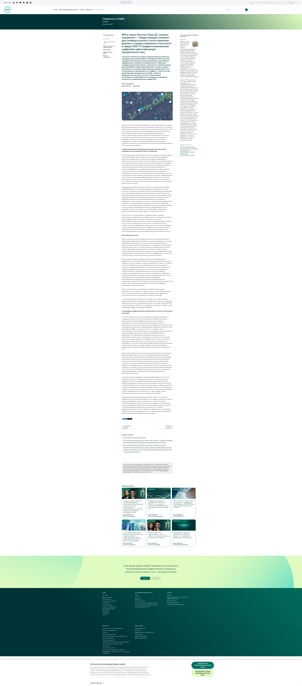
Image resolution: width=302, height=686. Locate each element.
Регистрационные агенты (142, 607)
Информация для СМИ (107, 52)
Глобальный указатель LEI (110, 630)
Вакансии (252, 2)
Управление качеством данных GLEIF (113, 644)
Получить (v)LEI (126, 2)
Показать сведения (96, 683)
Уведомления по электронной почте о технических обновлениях (116, 652)
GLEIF (55, 9)
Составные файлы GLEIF (109, 634)
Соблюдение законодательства (189, 149)
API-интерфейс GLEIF (108, 638)
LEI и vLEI (137, 597)
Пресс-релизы (107, 49)
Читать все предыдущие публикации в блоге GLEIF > (189, 35)
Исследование (126, 187)
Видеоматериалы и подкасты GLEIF (108, 46)
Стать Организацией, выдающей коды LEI (146, 603)
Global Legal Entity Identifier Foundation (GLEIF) (187, 147)
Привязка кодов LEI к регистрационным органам (116, 642)
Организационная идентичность (68, 9)
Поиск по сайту (282, 2)
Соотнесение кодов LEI (109, 640)
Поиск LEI (105, 632)
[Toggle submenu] (116, 35)
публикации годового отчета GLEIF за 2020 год (137, 307)
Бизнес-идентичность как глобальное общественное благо (177, 598)
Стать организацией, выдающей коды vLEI (146, 605)
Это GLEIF (105, 595)
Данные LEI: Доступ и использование (113, 628)
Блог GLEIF (257, 2)
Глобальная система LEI (109, 601)
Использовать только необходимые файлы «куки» (202, 673)
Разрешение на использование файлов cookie (202, 665)
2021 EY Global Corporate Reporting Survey (134, 437)
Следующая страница (169, 427)
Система (82, 9)
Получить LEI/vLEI (140, 601)
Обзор (136, 595)
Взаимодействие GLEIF (109, 609)
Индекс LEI (138, 599)
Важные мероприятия (106, 56)
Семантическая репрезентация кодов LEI (114, 650)
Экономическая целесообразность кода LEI (187, 154)
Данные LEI (89, 9)
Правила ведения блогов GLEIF (109, 42)
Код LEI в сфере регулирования (175, 604)
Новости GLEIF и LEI (108, 35)
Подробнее (156, 578)
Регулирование (184, 152)
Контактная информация (267, 2)
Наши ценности (107, 599)
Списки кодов (106, 646)
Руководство (106, 611)
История (105, 614)
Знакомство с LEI (171, 600)
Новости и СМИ (98, 9)
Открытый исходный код (109, 607)
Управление (106, 612)
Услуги (145, 578)
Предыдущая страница (126, 427)
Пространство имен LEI (109, 648)
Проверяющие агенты (173, 602)
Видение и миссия (107, 597)
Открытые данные (107, 605)
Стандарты (192, 152)
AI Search (276, 2)
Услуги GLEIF (106, 603)
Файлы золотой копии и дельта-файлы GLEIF (115, 636)
